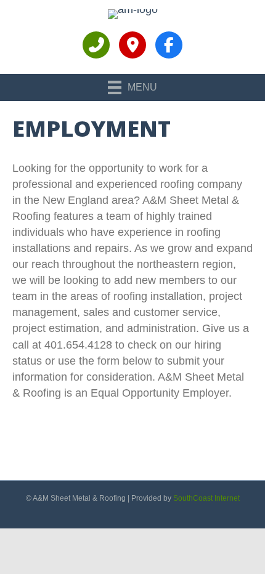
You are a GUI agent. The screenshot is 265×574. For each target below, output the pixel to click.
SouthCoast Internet (206, 498)
